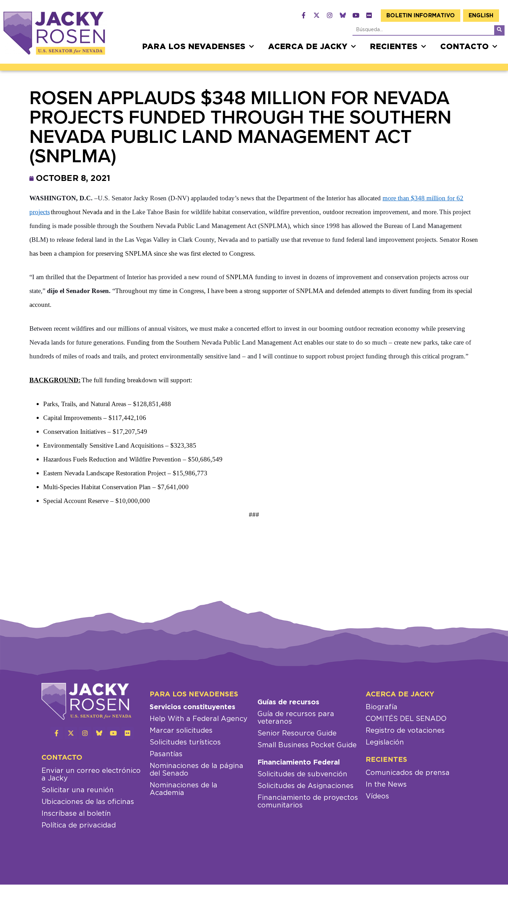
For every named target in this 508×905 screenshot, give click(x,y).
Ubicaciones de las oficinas (87, 801)
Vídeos (377, 796)
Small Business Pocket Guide (307, 745)
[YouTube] (356, 15)
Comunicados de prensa (408, 772)
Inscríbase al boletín (76, 813)
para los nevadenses (194, 47)
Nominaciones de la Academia (183, 789)
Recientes (394, 47)
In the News (386, 784)
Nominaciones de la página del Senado (196, 769)
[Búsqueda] (499, 30)
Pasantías (166, 754)
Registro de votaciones (405, 730)
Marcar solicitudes (181, 730)
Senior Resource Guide (297, 733)
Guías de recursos (288, 702)
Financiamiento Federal (298, 762)
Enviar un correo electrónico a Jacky (91, 774)
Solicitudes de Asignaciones (305, 786)
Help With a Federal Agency (198, 718)
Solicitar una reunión (77, 790)
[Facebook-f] (303, 15)
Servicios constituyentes (192, 707)
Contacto (464, 47)
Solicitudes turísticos (185, 742)
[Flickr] (369, 15)
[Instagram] (329, 15)
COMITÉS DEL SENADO (406, 718)
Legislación (385, 742)
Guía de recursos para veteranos (295, 718)
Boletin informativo (420, 15)
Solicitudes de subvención (302, 774)
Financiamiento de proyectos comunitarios (307, 801)
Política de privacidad (78, 825)
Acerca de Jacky (308, 47)
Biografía (381, 707)
